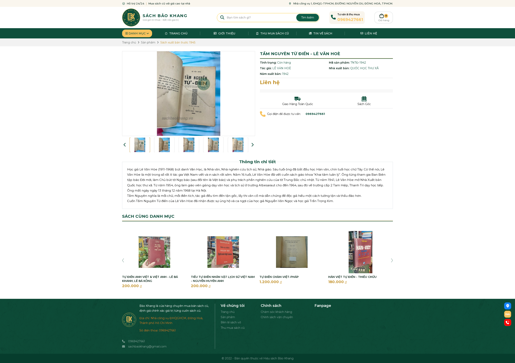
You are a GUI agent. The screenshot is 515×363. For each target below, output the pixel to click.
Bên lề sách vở (231, 322)
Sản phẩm (228, 317)
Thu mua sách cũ (233, 328)
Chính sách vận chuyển (277, 317)
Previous (125, 144)
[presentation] (123, 260)
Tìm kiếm (307, 17)
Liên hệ (270, 82)
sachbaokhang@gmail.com (147, 346)
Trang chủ (228, 312)
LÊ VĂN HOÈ (281, 68)
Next (252, 144)
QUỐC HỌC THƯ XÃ (364, 68)
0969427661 (136, 341)
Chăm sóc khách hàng (276, 312)
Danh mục (137, 33)
